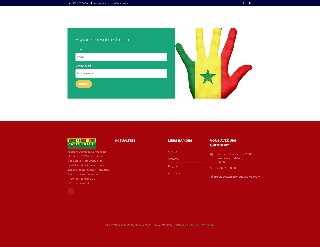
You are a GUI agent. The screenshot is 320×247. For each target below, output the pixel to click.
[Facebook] (71, 191)
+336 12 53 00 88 (79, 3)
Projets (172, 166)
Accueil (172, 151)
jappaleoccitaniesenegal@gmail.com (110, 3)
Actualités (174, 173)
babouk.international (201, 224)
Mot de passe (84, 66)
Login (79, 49)
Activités (173, 158)
